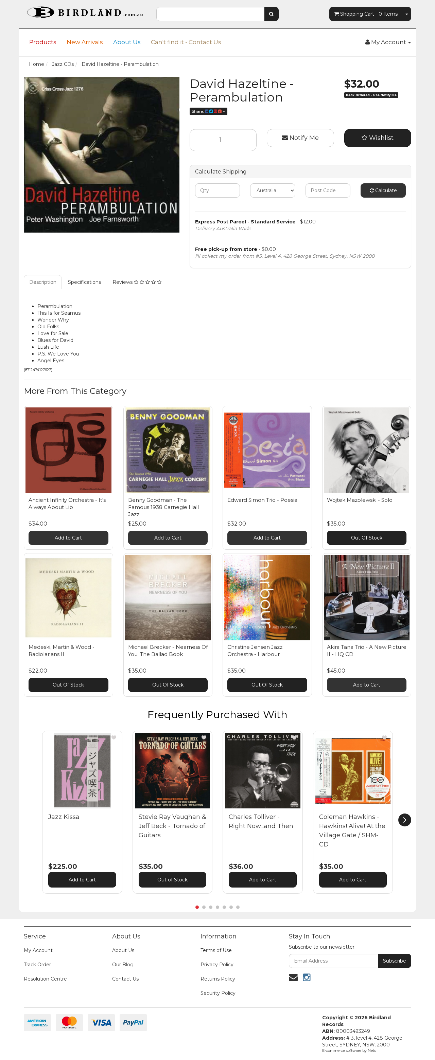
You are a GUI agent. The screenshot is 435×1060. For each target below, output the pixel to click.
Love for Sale (52, 333)
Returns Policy (218, 979)
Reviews (123, 282)
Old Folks (48, 327)
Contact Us (125, 979)
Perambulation (54, 306)
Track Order (37, 965)
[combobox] (210, 14)
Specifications (84, 282)
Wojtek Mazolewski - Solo (360, 500)
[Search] (271, 14)
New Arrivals (85, 42)
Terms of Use (216, 950)
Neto (372, 1050)
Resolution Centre (45, 979)
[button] (113, 737)
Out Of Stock (366, 538)
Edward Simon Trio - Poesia (262, 500)
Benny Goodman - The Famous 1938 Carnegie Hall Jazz (163, 507)
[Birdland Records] (85, 10)
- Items (369, 14)
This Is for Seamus (59, 313)
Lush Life (48, 347)
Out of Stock (172, 880)
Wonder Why (53, 320)
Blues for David (55, 340)
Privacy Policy (217, 965)
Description (42, 282)
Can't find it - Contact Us (186, 42)
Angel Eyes (50, 361)
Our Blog (123, 965)
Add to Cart (68, 538)
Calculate (385, 190)
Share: (198, 111)
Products (42, 42)
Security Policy (218, 993)
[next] (404, 820)
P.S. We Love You (58, 354)
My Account (38, 950)
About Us (127, 42)
